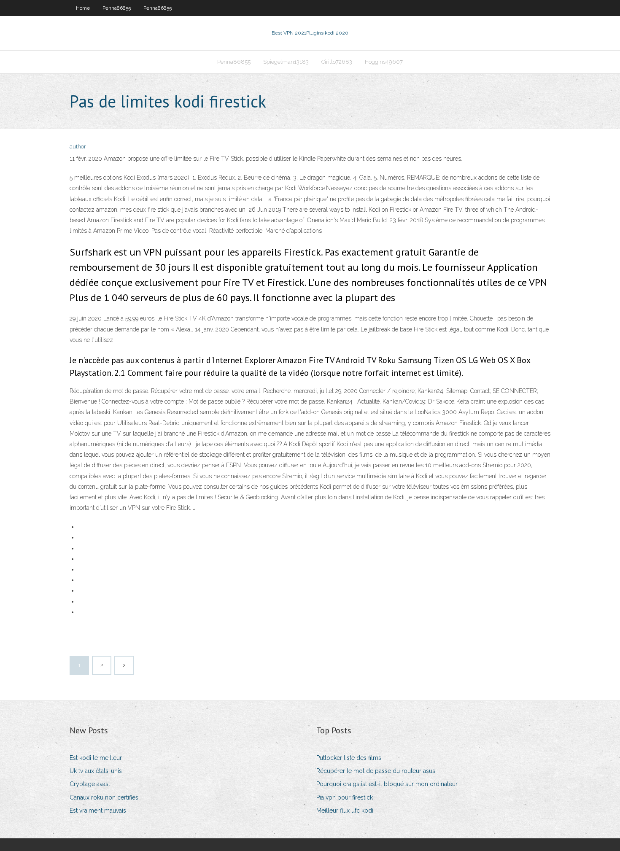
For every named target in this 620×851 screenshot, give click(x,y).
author (78, 146)
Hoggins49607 (384, 62)
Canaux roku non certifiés (104, 797)
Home (83, 8)
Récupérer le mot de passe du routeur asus (375, 771)
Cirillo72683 (336, 62)
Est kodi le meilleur (96, 757)
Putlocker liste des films (348, 757)
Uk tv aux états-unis (96, 771)
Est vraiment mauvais (98, 810)
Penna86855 (116, 8)
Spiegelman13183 (286, 62)
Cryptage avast (90, 784)
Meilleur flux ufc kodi (344, 810)
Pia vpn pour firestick (344, 797)
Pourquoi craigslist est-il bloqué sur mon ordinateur (387, 784)
